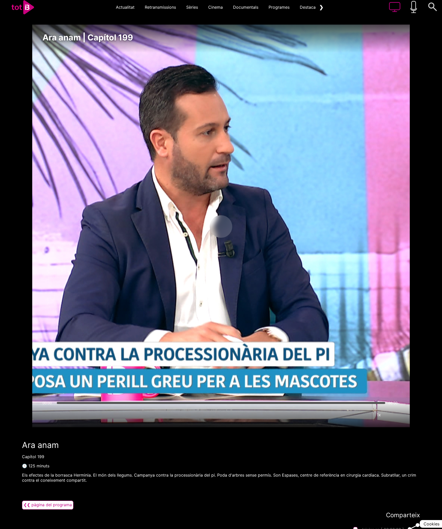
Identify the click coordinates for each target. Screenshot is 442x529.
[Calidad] (363, 414)
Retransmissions (160, 7)
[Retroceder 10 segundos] (194, 226)
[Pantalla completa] (394, 414)
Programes (279, 7)
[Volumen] (47, 414)
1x (379, 414)
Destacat (308, 7)
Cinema (215, 7)
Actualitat (125, 7)
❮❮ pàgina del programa (48, 504)
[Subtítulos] (348, 414)
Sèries (192, 7)
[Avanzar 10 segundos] (247, 226)
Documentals (245, 7)
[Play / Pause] (221, 226)
